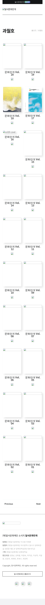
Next (38, 503)
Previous (8, 503)
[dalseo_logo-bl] (9, 9)
